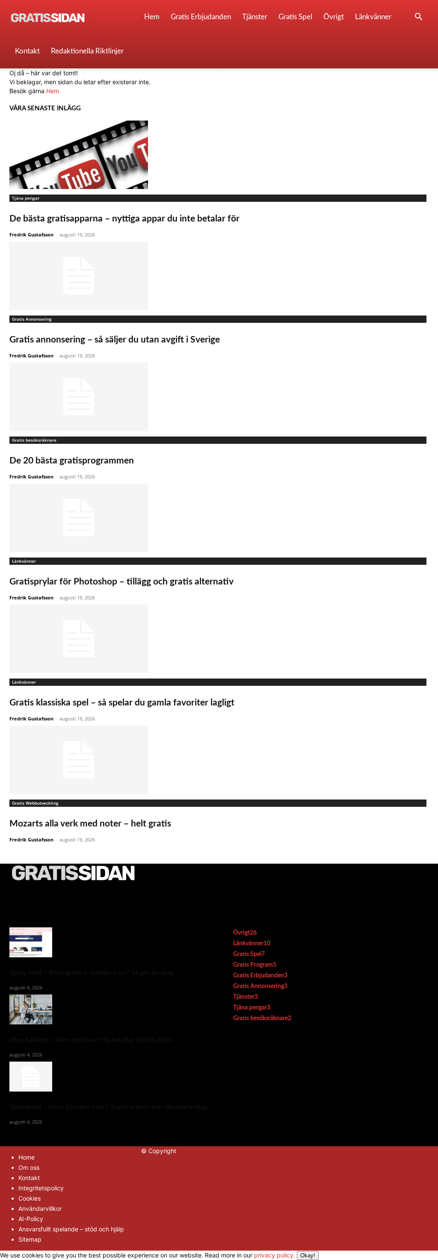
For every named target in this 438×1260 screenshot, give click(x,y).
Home (26, 1157)
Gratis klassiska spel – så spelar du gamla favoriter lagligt (121, 702)
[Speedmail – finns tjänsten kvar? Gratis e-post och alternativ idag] (108, 1077)
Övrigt (333, 17)
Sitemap (29, 1239)
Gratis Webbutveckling (35, 803)
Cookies (29, 1198)
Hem (152, 17)
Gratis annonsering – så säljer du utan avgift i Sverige (114, 339)
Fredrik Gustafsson (31, 234)
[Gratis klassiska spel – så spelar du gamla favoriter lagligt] (219, 639)
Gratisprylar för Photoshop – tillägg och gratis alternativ (121, 581)
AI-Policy (30, 1218)
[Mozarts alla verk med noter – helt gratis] (219, 760)
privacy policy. (284, 1255)
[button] (418, 18)
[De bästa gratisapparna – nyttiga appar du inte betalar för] (219, 155)
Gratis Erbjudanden (201, 17)
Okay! (307, 1255)
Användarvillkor (40, 1208)
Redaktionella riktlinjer (87, 51)
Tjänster (254, 17)
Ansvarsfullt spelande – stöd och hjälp (71, 1229)
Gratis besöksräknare (34, 440)
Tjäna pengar (25, 198)
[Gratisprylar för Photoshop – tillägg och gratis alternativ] (219, 518)
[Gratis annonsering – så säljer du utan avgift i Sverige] (219, 276)
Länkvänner (373, 17)
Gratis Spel (295, 17)
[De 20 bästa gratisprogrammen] (219, 397)
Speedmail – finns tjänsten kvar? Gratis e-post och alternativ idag (108, 1107)
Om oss (28, 1167)
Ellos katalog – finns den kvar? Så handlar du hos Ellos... (93, 1039)
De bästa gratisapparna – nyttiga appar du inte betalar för (124, 218)
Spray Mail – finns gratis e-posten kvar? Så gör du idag (91, 972)
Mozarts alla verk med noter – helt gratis (90, 823)
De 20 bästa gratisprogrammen (71, 460)
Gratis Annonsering (32, 319)
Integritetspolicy (41, 1188)
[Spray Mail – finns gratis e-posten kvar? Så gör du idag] (108, 942)
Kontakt (27, 51)
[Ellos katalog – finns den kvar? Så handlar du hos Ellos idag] (108, 1009)
